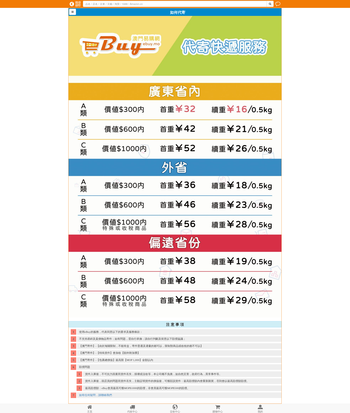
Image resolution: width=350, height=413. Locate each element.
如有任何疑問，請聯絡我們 (95, 395)
